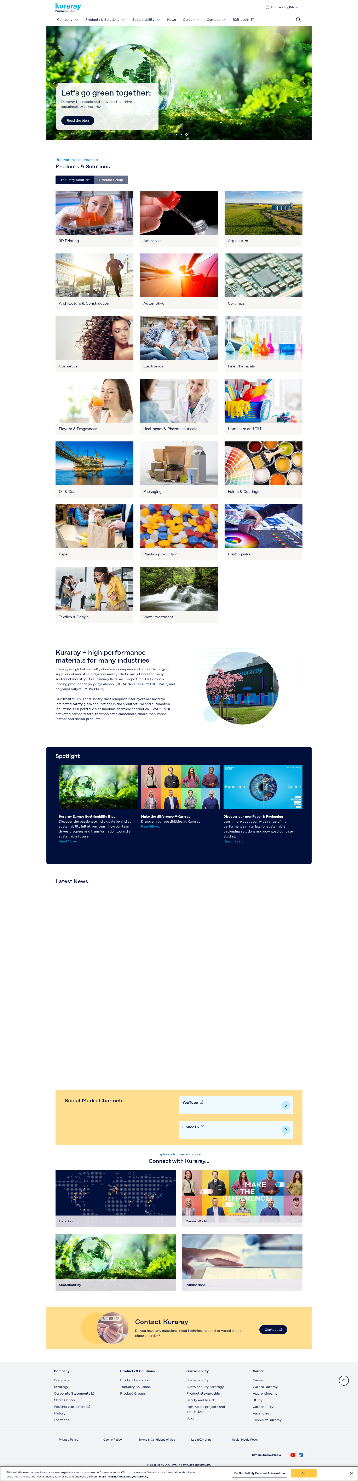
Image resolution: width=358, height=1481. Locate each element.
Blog (190, 1418)
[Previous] (54, 83)
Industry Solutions (135, 1387)
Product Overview (134, 1380)
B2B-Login (241, 20)
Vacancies (261, 1413)
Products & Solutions (102, 20)
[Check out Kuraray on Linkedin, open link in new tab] (301, 1455)
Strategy (61, 1387)
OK (303, 1473)
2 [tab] (181, 134)
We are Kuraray (265, 1387)
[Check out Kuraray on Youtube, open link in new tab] (293, 1455)
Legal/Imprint (201, 1439)
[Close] (351, 1473)
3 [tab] (186, 134)
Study (257, 1400)
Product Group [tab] (111, 180)
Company (65, 20)
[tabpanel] (179, 407)
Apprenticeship (265, 1393)
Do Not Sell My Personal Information (259, 1473)
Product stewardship (203, 1393)
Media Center (64, 1400)
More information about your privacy (123, 1476)
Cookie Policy (112, 1439)
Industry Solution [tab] (74, 180)
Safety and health (200, 1400)
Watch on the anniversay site (90, 120)
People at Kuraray (267, 1420)
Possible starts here (70, 1407)
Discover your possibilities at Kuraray (170, 821)
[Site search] (298, 20)
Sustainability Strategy (205, 1387)
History (59, 1413)
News (171, 20)
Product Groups (133, 1393)
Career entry (263, 1407)
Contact (213, 20)
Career (188, 20)
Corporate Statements (72, 1393)
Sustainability (143, 20)
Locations (61, 1420)
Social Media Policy (245, 1439)
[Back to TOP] (344, 1381)
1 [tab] (176, 134)
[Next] (304, 83)
